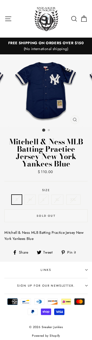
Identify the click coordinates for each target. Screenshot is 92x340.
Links (46, 270)
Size (46, 190)
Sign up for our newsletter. (46, 286)
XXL (73, 199)
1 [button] (43, 130)
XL (57, 199)
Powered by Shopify (46, 335)
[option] (46, 46)
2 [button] (49, 130)
